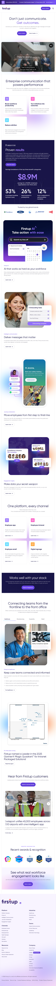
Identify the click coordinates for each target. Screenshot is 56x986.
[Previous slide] (7, 803)
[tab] (9, 619)
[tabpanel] (28, 658)
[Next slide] (48, 803)
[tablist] (28, 619)
